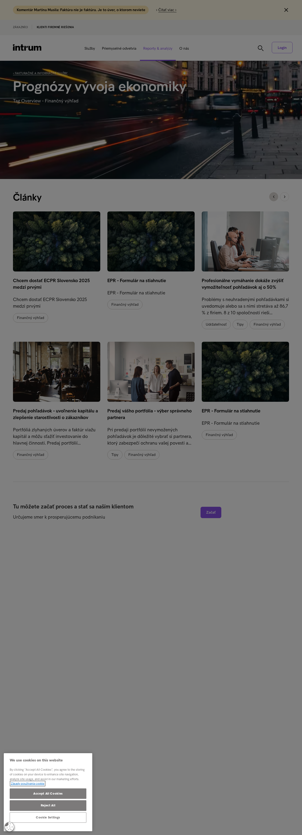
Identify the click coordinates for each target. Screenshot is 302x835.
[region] (48, 792)
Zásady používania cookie (27, 783)
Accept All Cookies (48, 793)
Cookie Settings (48, 817)
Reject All (48, 805)
